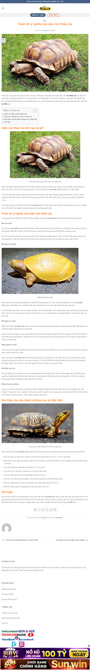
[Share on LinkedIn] (55, 510)
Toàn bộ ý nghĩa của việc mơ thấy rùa (18, 116)
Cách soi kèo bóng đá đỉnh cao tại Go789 (21, 540)
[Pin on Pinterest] (51, 510)
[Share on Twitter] (43, 510)
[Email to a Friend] (47, 510)
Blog (45, 20)
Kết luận (7, 122)
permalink (59, 517)
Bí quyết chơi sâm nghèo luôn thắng (70, 540)
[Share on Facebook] (39, 510)
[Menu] (3, 8)
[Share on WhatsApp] (35, 510)
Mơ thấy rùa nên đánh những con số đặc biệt (20, 119)
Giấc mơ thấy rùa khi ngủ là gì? (15, 114)
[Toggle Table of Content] (34, 111)
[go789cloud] (45, 8)
